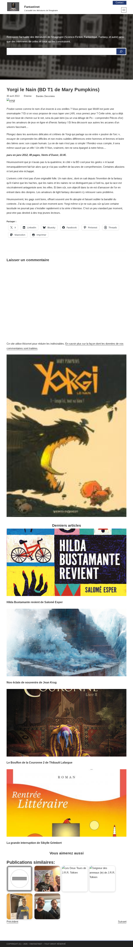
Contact (119, 2)
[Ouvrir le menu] (123, 10)
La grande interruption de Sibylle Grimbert (34, 842)
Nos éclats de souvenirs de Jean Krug (32, 682)
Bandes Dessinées (45, 96)
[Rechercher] (121, 51)
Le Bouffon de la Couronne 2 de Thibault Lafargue (39, 762)
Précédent (12, 921)
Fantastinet (32, 7)
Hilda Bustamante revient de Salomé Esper (35, 602)
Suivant (122, 921)
